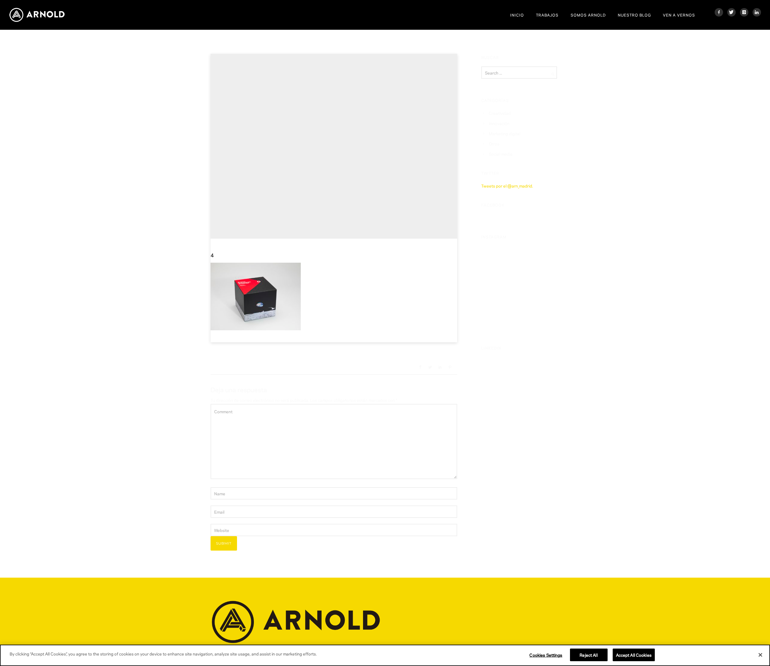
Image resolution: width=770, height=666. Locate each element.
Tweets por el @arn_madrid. (507, 185)
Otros (494, 143)
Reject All (588, 655)
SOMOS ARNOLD (588, 14)
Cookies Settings (545, 655)
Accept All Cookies (633, 655)
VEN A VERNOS (679, 14)
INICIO (517, 14)
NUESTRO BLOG (634, 14)
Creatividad (500, 113)
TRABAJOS (547, 14)
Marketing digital (504, 133)
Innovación (499, 123)
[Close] (760, 654)
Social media (501, 154)
